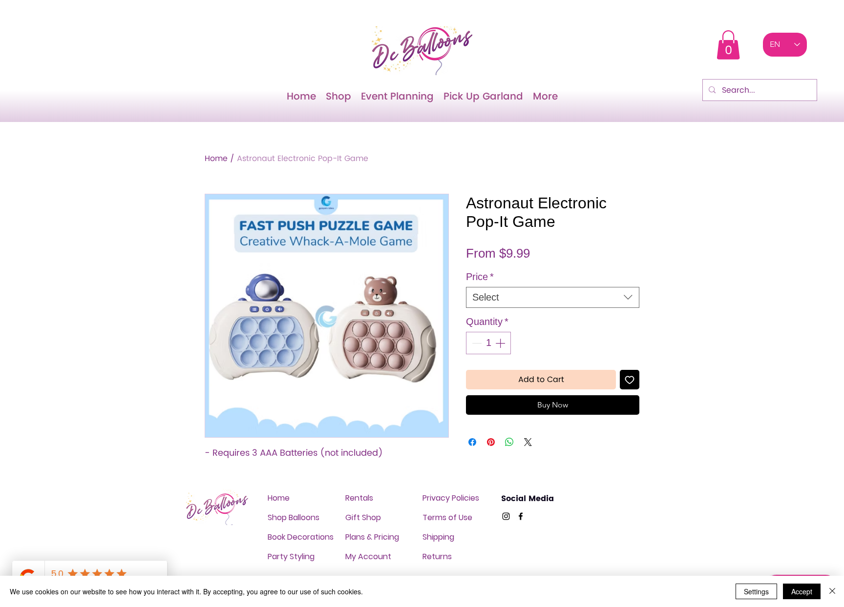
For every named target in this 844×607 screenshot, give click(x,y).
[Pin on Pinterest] (491, 442)
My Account (368, 556)
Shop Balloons (293, 517)
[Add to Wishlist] (629, 379)
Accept (801, 591)
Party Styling (291, 556)
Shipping (438, 537)
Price (480, 276)
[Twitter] (506, 516)
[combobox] (552, 297)
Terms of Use (447, 517)
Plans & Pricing (372, 537)
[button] (728, 45)
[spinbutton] (488, 343)
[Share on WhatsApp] (509, 442)
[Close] (832, 591)
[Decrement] (475, 343)
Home (216, 158)
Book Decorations (301, 537)
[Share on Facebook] (472, 442)
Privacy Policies (450, 498)
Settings (756, 591)
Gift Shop (363, 517)
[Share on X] (528, 442)
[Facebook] (521, 516)
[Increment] (501, 343)
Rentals (359, 498)
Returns (437, 556)
